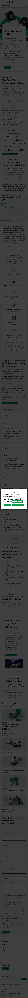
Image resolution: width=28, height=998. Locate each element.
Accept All (7, 504)
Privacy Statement (17, 501)
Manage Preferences (18, 504)
